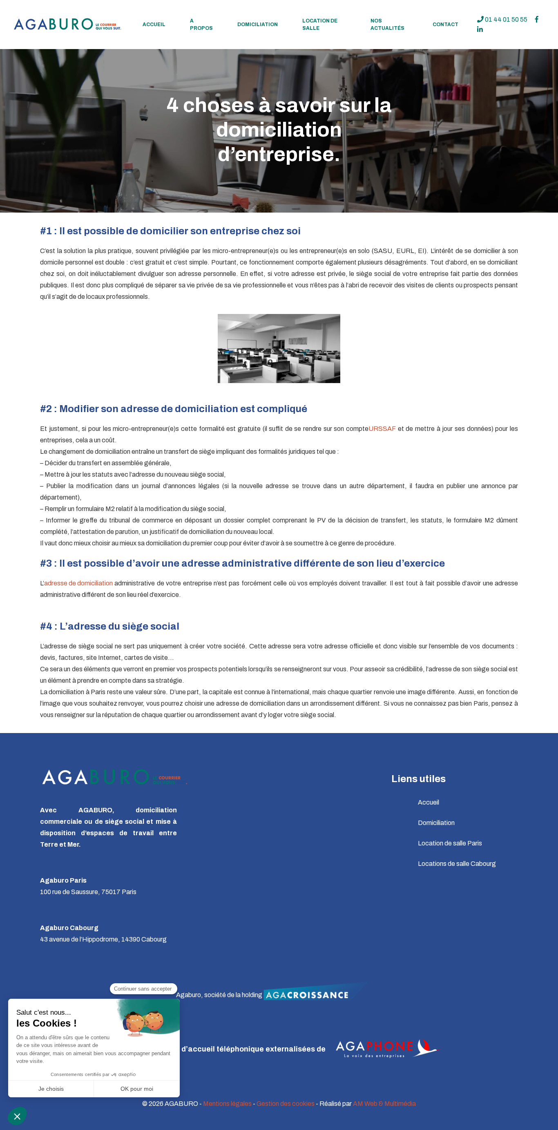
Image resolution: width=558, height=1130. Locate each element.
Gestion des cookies (286, 1103)
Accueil (154, 24)
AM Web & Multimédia (384, 1103)
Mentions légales (227, 1103)
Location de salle (319, 24)
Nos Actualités (387, 24)
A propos (201, 24)
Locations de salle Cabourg (457, 863)
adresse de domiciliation (78, 583)
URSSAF (382, 428)
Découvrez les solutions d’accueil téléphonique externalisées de (210, 1049)
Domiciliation (257, 24)
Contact (445, 24)
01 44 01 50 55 (505, 19)
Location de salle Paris (450, 843)
